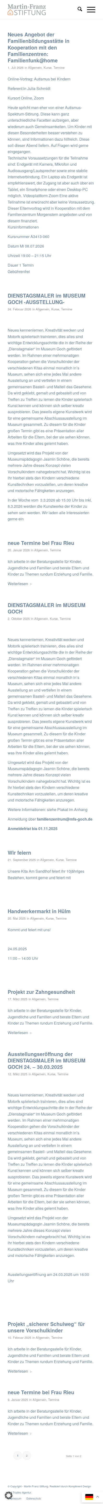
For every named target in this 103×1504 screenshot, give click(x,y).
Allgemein (35, 67)
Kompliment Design (80, 1486)
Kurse (48, 67)
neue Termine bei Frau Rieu (41, 542)
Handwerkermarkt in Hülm (39, 911)
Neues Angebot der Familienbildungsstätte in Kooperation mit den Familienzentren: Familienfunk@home (38, 47)
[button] (8, 1495)
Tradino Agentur (22, 1492)
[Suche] (77, 9)
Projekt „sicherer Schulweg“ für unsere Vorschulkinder (46, 1327)
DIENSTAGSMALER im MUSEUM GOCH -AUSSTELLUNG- (47, 298)
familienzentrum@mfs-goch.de (64, 819)
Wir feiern (19, 852)
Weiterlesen (18, 583)
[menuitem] (77, 9)
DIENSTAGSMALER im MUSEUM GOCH (47, 608)
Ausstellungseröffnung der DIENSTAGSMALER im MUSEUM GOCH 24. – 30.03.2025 (47, 1060)
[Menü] (88, 9)
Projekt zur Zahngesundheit (41, 991)
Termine (58, 67)
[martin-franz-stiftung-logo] (43, 9)
